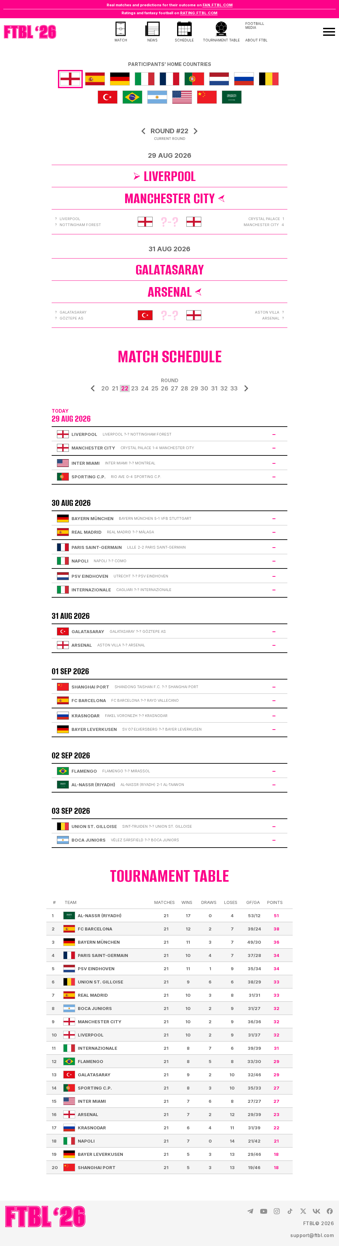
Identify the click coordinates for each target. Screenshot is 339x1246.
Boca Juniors (95, 1008)
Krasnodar (92, 1127)
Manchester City (169, 198)
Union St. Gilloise (100, 981)
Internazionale (97, 1048)
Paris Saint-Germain (103, 955)
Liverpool (170, 176)
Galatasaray (169, 269)
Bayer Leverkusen (100, 1154)
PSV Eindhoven (96, 968)
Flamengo (90, 1061)
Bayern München (99, 942)
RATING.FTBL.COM (199, 13)
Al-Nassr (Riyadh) (99, 915)
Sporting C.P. (95, 1088)
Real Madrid (93, 995)
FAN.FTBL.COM (218, 5)
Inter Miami (92, 1101)
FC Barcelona (95, 928)
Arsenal (170, 291)
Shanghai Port (97, 1167)
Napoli (86, 1141)
